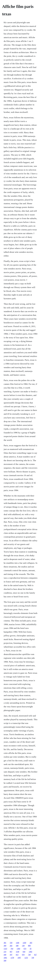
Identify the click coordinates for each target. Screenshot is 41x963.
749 (29, 955)
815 (17, 955)
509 (5, 960)
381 (5, 943)
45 (30, 949)
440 (5, 955)
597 (11, 955)
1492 (30, 952)
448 (17, 945)
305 (31, 943)
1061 (5, 958)
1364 (18, 949)
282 (11, 945)
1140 (17, 952)
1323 (5, 949)
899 (29, 945)
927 (35, 955)
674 (25, 949)
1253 (26, 958)
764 (12, 949)
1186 (17, 943)
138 (23, 945)
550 (11, 943)
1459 (24, 943)
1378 (12, 958)
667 (11, 952)
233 (5, 952)
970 (23, 955)
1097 (19, 958)
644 (24, 952)
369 (5, 945)
